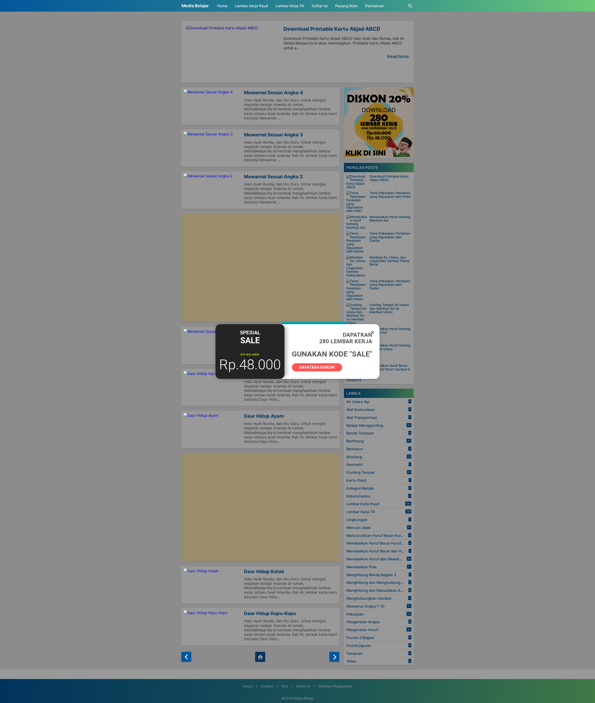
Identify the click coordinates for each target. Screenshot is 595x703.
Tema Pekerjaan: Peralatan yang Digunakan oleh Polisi (390, 194)
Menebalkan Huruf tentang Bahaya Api (390, 330)
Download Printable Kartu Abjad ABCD (332, 29)
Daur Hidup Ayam (264, 416)
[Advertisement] (260, 267)
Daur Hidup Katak (264, 571)
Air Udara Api (358, 401)
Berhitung (355, 441)
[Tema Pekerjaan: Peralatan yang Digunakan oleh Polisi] (356, 201)
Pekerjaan (355, 614)
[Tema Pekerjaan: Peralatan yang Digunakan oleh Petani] (356, 290)
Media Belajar (195, 5)
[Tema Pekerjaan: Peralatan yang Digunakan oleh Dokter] (356, 242)
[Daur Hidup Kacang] (213, 387)
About (247, 686)
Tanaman (354, 653)
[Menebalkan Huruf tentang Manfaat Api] (356, 222)
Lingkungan (356, 519)
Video (351, 661)
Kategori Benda (360, 488)
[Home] (260, 657)
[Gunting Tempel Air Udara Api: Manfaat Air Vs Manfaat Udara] (356, 313)
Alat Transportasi (361, 417)
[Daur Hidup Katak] (213, 584)
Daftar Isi (320, 5)
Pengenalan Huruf (362, 629)
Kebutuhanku (358, 496)
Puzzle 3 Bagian (360, 637)
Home (222, 5)
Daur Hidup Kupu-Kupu (270, 613)
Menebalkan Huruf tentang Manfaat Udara (390, 347)
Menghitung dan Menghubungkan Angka (380, 582)
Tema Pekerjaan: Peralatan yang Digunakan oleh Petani (390, 284)
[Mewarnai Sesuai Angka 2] (213, 190)
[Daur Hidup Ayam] (213, 429)
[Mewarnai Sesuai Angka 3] (213, 148)
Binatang (354, 456)
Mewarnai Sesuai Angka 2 (273, 176)
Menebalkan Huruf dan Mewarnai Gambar (380, 559)
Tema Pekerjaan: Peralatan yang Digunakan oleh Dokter (390, 237)
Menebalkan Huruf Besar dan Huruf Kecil (380, 551)
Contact (267, 686)
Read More (398, 56)
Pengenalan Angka (363, 621)
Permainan (374, 5)
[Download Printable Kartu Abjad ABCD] (356, 182)
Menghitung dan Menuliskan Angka (377, 590)
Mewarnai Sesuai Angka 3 (273, 135)
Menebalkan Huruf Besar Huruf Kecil (378, 543)
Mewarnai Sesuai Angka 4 (273, 92)
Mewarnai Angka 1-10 (365, 606)
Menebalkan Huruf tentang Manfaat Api (390, 218)
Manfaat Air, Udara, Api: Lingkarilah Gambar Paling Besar (389, 261)
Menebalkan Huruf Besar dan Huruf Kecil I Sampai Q (390, 367)
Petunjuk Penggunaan (335, 686)
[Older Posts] (334, 657)
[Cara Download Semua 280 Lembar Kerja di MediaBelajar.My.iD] (379, 155)
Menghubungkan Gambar (369, 598)
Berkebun (354, 449)
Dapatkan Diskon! (317, 367)
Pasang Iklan (346, 5)
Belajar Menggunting (364, 425)
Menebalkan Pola (361, 567)
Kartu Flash (356, 480)
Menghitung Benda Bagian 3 (371, 574)
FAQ (284, 686)
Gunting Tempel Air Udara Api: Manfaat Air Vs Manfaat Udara (389, 308)
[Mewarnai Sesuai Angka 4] (213, 106)
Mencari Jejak (358, 527)
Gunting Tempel (360, 472)
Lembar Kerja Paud (251, 5)
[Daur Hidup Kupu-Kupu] (213, 626)
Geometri (354, 464)
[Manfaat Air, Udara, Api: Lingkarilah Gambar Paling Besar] (356, 266)
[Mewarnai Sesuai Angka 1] (213, 345)
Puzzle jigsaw (358, 645)
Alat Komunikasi (360, 409)
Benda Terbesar (360, 433)
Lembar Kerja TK (289, 5)
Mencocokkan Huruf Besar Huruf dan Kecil (380, 535)
